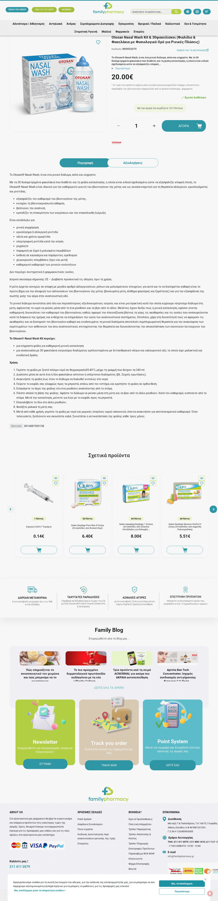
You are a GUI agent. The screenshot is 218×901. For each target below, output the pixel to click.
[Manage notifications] (210, 893)
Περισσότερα (182, 891)
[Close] (205, 879)
